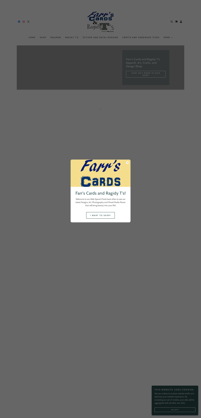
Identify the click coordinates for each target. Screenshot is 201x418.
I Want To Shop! (100, 215)
